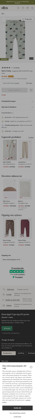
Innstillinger (17, 416)
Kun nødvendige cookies (17, 413)
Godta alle (17, 408)
